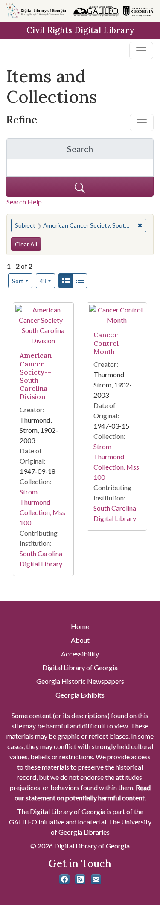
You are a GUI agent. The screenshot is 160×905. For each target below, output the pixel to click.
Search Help (24, 202)
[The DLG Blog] (80, 879)
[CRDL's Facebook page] (64, 879)
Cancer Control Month (106, 342)
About (80, 640)
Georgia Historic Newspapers (80, 681)
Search (110, 151)
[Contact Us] (96, 879)
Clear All (26, 244)
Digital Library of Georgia (80, 667)
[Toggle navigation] (141, 50)
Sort (17, 281)
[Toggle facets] (142, 122)
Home (80, 626)
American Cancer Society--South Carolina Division (36, 376)
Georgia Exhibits (80, 695)
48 (47, 281)
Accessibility (80, 654)
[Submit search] (80, 187)
